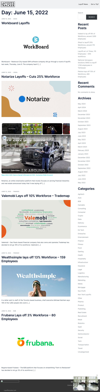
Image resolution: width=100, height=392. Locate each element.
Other (80, 298)
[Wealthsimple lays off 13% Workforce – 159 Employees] (36, 281)
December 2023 (84, 114)
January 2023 (83, 154)
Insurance (81, 266)
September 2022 (84, 168)
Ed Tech (81, 230)
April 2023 (82, 143)
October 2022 (83, 165)
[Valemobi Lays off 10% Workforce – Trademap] (36, 219)
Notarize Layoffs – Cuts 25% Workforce (30, 77)
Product (81, 305)
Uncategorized (83, 352)
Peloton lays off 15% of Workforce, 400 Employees (86, 74)
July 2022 (81, 175)
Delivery (81, 223)
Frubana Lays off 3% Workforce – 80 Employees (28, 317)
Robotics (81, 323)
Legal (15, 72)
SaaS (15, 19)
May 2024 (81, 104)
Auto (79, 198)
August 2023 (83, 129)
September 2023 (84, 125)
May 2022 (81, 183)
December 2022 (84, 157)
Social (80, 337)
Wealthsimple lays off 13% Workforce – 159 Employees (33, 259)
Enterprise (81, 234)
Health (80, 255)
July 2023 (81, 132)
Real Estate (82, 312)
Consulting (82, 209)
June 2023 (82, 136)
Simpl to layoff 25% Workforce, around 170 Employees (86, 45)
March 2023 (82, 147)
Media (80, 284)
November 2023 (84, 118)
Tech (79, 341)
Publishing (81, 309)
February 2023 (83, 150)
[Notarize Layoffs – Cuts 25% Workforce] (36, 99)
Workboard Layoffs (15, 23)
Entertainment (83, 237)
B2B (14, 311)
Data (79, 219)
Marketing (81, 280)
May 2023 (81, 140)
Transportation (83, 345)
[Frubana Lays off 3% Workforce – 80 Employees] (36, 343)
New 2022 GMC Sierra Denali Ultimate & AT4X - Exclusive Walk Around (36, 138)
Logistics (81, 273)
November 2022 (84, 161)
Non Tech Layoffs (84, 295)
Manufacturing (83, 277)
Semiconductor (83, 334)
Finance (16, 191)
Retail (80, 320)
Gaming (81, 251)
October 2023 (83, 122)
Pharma (80, 302)
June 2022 (82, 179)
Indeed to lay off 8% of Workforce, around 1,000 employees (87, 36)
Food (80, 248)
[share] (66, 137)
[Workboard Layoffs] (36, 43)
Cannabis (81, 205)
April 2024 (82, 107)
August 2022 (83, 172)
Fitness (80, 244)
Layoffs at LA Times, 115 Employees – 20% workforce (87, 53)
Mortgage (81, 287)
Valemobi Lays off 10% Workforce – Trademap (35, 196)
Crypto (80, 216)
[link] (5, 138)
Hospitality (82, 259)
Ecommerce (82, 226)
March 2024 (82, 111)
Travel (80, 348)
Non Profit (82, 291)
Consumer (81, 212)
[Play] (32, 129)
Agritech (81, 194)
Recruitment (82, 316)
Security (81, 330)
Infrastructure (83, 262)
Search (80, 13)
